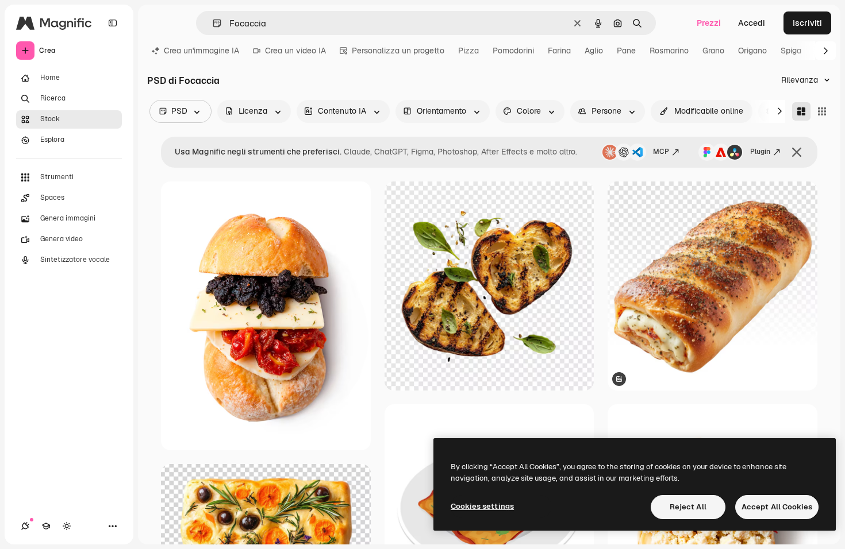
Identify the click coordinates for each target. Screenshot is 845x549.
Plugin (760, 151)
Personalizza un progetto (398, 50)
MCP (661, 151)
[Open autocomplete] (212, 23)
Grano (713, 50)
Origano (752, 50)
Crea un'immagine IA (201, 50)
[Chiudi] (797, 152)
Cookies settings (482, 506)
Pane (626, 50)
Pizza (468, 50)
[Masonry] (801, 111)
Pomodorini (513, 50)
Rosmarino (669, 50)
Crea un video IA (295, 50)
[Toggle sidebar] (112, 23)
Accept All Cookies (777, 507)
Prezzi (709, 23)
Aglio (594, 50)
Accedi (751, 23)
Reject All (688, 507)
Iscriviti (807, 23)
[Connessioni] (25, 526)
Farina (559, 50)
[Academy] (46, 526)
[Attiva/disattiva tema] (66, 526)
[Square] (822, 111)
